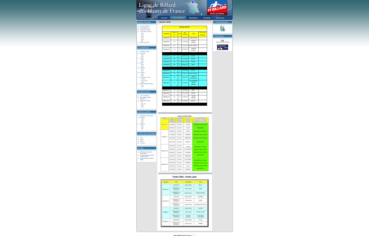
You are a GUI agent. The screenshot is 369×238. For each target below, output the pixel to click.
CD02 (142, 33)
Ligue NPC (143, 103)
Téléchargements (144, 28)
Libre (141, 137)
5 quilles (143, 82)
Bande (141, 141)
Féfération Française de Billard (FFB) (146, 152)
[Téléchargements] (222, 31)
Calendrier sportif (144, 51)
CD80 (142, 39)
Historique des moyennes (146, 115)
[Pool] (193, 19)
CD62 (142, 37)
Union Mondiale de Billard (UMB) (147, 159)
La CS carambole (144, 95)
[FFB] (223, 43)
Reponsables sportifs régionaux (145, 98)
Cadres (142, 139)
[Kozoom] (222, 49)
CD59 (142, 34)
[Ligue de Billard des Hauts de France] (164, 19)
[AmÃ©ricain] (220, 19)
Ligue (142, 40)
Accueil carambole (145, 26)
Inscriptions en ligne (145, 29)
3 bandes (143, 79)
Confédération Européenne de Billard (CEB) (147, 156)
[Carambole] (178, 19)
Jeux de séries (144, 80)
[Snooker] (207, 19)
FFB (142, 102)
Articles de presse (144, 42)
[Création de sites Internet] (194, 235)
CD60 (142, 36)
